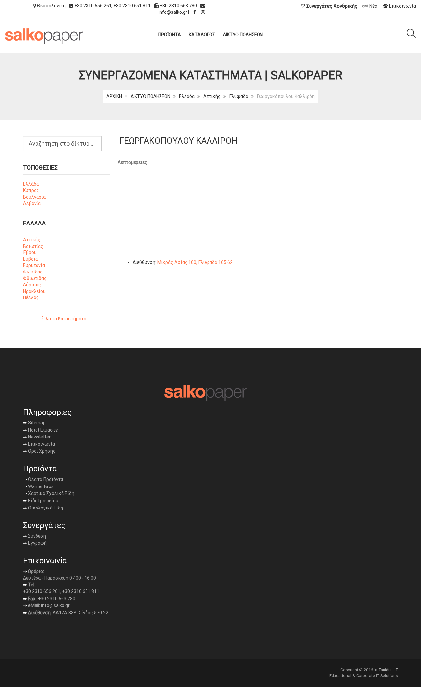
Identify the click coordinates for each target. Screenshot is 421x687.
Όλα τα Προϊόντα (43, 479)
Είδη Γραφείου (40, 500)
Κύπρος (31, 190)
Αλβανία (32, 203)
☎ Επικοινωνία (399, 6)
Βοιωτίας (33, 246)
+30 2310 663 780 (56, 598)
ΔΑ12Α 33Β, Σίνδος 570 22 (80, 612)
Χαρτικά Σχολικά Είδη (48, 493)
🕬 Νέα (369, 6)
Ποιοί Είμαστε (42, 430)
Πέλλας (31, 297)
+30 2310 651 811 (132, 5)
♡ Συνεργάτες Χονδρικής (329, 6)
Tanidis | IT (388, 669)
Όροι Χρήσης (39, 451)
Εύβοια (30, 259)
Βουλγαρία (34, 197)
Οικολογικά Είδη (43, 507)
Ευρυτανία (34, 265)
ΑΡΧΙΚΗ (114, 96)
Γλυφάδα (238, 96)
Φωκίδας (33, 271)
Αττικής (212, 96)
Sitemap (36, 422)
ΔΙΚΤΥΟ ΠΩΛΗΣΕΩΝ (150, 96)
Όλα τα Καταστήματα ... (66, 318)
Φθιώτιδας (35, 278)
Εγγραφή (37, 543)
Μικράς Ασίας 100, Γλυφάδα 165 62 (195, 262)
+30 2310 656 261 (92, 5)
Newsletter (37, 436)
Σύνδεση (34, 536)
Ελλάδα (187, 96)
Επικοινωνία (39, 444)
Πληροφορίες (47, 412)
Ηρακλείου (34, 291)
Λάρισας (32, 284)
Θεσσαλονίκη (51, 5)
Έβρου (30, 252)
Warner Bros (38, 486)
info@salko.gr (173, 12)
